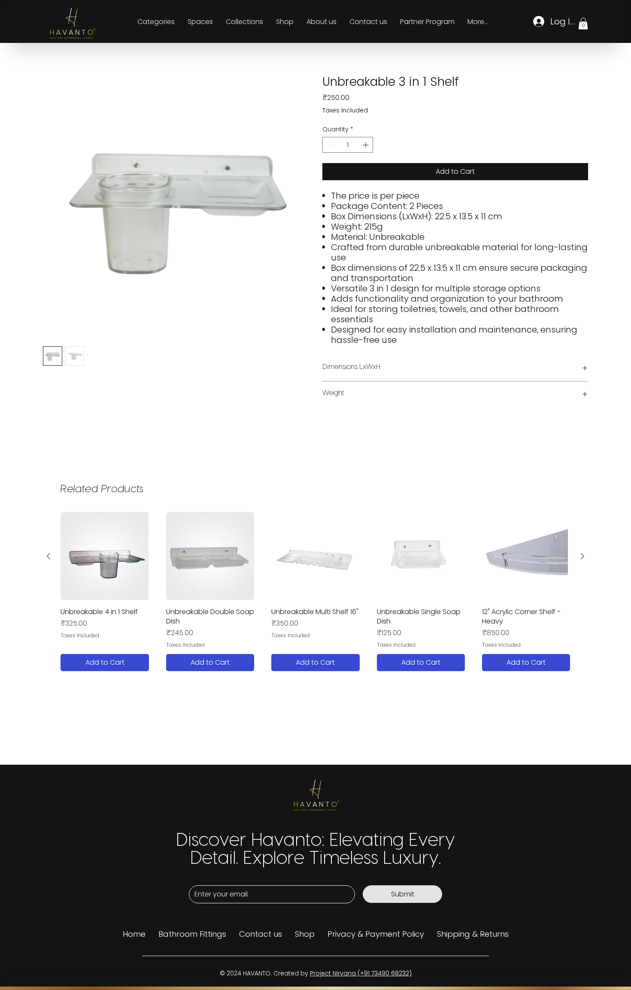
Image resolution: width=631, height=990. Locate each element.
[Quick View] (105, 556)
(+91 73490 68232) (385, 973)
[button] (583, 23)
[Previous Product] (48, 556)
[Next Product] (582, 556)
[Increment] (366, 144)
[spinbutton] (347, 144)
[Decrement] (329, 144)
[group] (315, 591)
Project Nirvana (334, 973)
